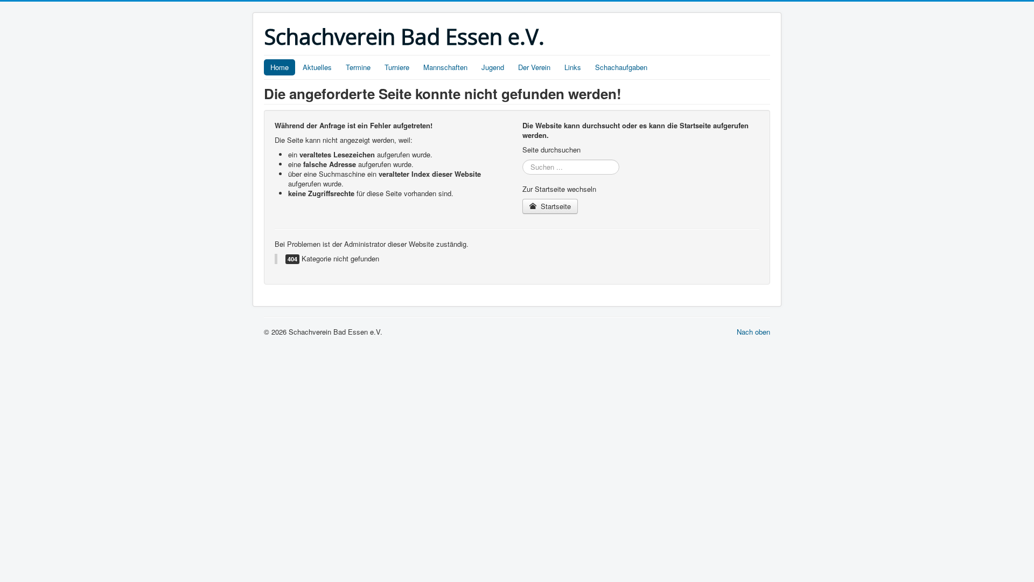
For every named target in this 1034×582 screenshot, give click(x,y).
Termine (358, 67)
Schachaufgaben (621, 67)
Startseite (555, 206)
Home (279, 67)
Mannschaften (445, 67)
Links (572, 67)
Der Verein (534, 67)
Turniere (397, 67)
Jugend (492, 67)
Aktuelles (317, 67)
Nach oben (753, 332)
